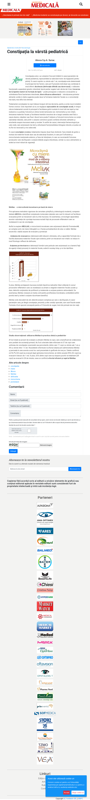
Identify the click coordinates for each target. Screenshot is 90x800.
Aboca (13, 371)
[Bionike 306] (45, 28)
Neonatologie (26, 48)
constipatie (15, 366)
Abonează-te (75, 469)
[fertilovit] (25, 28)
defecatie (14, 377)
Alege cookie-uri (78, 792)
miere (13, 369)
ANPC (80, 799)
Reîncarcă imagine (46, 445)
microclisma (15, 379)
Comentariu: (14, 413)
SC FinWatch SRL (70, 799)
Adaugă (13, 451)
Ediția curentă (45, 778)
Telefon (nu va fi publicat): (20, 406)
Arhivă (45, 781)
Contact (45, 788)
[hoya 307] (65, 28)
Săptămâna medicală (13, 48)
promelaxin (15, 382)
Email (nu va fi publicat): (19, 400)
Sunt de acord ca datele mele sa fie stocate (16, 430)
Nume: (12, 394)
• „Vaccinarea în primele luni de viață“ (16, 15)
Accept (66, 792)
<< (80, 42)
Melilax (13, 374)
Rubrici (45, 785)
